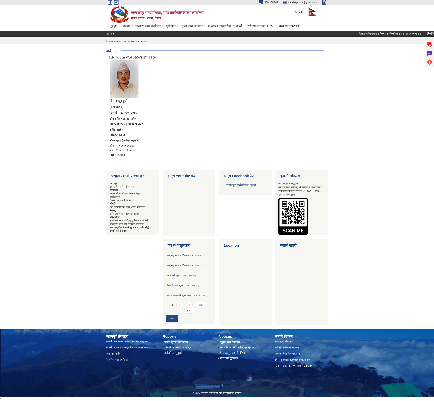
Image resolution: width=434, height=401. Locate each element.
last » (189, 310)
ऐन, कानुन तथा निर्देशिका (233, 353)
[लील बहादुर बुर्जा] (124, 78)
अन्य (172, 318)
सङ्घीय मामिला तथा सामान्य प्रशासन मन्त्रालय (127, 341)
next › (202, 305)
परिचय (126, 26)
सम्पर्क (239, 26)
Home (109, 41)
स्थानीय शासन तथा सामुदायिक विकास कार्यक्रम (127, 347)
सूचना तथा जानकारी (192, 26)
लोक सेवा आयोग (113, 353)
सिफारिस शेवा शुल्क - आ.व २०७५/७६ (183, 285)
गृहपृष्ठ (114, 26)
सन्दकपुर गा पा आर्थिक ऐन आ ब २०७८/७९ (185, 265)
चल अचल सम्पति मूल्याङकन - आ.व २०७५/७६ (187, 295)
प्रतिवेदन (171, 26)
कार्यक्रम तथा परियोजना (148, 26)
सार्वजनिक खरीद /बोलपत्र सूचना (237, 347)
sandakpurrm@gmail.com (295, 359)
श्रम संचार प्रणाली (289, 26)
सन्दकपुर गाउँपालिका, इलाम (241, 185)
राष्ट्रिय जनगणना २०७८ (261, 26)
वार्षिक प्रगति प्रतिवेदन (176, 342)
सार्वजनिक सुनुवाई (173, 353)
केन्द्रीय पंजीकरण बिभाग (117, 359)
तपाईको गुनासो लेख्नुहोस (288, 183)
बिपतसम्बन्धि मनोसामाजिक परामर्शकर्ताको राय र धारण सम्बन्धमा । (379, 33)
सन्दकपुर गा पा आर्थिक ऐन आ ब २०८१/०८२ (185, 255)
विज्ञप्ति (420, 33)
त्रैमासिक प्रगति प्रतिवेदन (177, 347)
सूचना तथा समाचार (230, 342)
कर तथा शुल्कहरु (229, 358)
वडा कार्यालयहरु (130, 41)
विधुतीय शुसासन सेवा (219, 26)
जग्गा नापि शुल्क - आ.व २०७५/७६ (181, 275)
